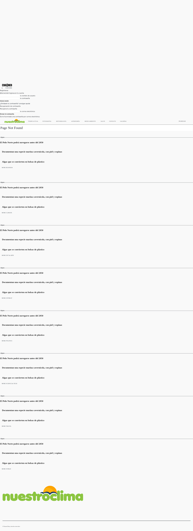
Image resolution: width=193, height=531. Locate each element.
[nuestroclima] (96, 85)
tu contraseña (25, 98)
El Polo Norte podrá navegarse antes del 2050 (21, 142)
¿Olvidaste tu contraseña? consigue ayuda (15, 103)
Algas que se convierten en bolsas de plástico (23, 161)
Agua (2, 137)
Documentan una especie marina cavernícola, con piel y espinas (32, 151)
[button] (188, 120)
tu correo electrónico (27, 111)
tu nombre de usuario (27, 96)
